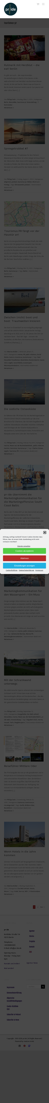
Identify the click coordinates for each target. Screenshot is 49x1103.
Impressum (39, 570)
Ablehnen (24, 558)
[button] (44, 532)
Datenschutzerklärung (26, 570)
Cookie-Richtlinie (11, 570)
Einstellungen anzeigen (24, 566)
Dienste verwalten (23, 546)
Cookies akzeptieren (24, 551)
